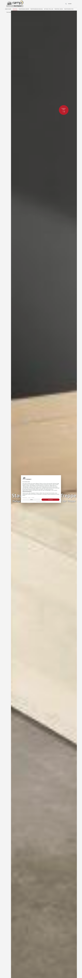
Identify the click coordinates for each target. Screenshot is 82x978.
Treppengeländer (24, 9)
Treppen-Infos (63, 109)
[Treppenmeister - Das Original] (15, 4)
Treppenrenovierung (36, 9)
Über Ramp (8, 9)
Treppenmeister (68, 9)
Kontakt (69, 3)
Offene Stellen (48, 9)
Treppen (15, 9)
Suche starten (64, 3)
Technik (8, 12)
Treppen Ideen (58, 9)
